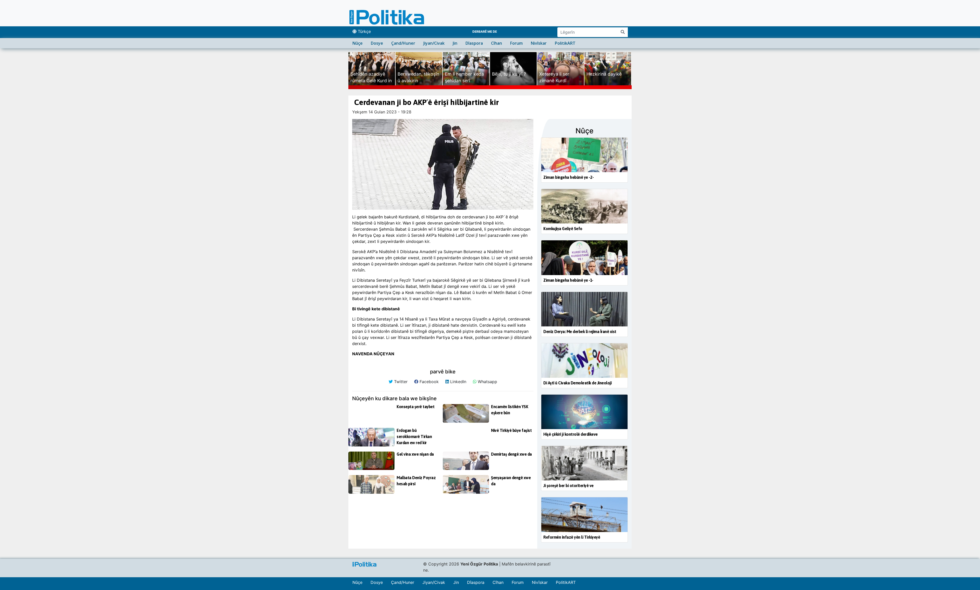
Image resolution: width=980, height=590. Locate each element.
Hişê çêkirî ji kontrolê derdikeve (570, 434)
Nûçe (357, 43)
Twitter (400, 381)
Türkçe (364, 31)
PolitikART (565, 43)
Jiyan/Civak (434, 43)
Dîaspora (474, 43)
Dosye (377, 43)
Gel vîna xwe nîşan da (415, 454)
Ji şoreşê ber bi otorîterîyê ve (568, 485)
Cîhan (496, 43)
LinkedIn (457, 381)
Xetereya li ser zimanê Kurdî (554, 77)
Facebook (428, 381)
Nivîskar (539, 43)
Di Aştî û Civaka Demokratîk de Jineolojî (577, 383)
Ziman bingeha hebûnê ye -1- (568, 280)
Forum (516, 43)
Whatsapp (486, 381)
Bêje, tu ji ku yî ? (509, 74)
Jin (455, 43)
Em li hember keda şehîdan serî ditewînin (464, 80)
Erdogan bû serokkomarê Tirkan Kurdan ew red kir (414, 436)
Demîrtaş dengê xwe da (511, 454)
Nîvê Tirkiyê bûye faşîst (511, 430)
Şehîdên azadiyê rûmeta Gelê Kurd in (371, 77)
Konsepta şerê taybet (415, 406)
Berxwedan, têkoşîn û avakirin (418, 77)
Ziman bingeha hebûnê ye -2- (568, 177)
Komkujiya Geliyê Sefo (562, 228)
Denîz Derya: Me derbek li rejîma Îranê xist (579, 331)
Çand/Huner (403, 43)
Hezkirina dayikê (604, 74)
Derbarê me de (484, 31)
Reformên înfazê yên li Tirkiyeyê (571, 537)
